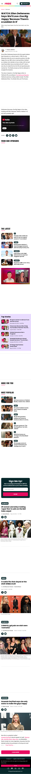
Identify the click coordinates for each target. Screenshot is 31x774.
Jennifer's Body (8, 739)
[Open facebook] (8, 768)
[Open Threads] (15, 768)
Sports (4, 578)
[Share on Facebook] (7, 135)
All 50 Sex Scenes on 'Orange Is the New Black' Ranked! (21, 436)
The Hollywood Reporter (22, 75)
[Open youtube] (23, 768)
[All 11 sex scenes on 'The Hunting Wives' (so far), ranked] (7, 426)
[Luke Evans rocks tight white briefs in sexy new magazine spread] (7, 254)
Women (8, 9)
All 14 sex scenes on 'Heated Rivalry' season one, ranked (22, 400)
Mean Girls (15, 739)
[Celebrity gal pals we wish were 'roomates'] (15, 645)
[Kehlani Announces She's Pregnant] (5, 334)
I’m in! (15, 494)
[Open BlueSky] (12, 768)
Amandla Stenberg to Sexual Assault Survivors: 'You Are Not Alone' (19, 340)
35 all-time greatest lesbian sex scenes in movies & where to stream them (21, 419)
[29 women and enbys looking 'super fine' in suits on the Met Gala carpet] (15, 529)
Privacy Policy (23, 761)
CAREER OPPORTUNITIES (19, 759)
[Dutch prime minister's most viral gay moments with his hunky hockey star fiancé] (7, 245)
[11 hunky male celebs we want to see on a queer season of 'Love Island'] (7, 236)
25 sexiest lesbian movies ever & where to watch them (21, 409)
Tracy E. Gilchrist (11, 49)
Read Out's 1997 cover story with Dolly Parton (22, 263)
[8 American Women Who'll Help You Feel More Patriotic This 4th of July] (5, 328)
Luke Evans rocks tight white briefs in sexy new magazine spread (21, 255)
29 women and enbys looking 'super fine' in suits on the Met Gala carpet (13, 509)
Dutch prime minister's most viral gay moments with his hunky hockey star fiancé (21, 247)
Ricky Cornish (6, 706)
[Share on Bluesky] (16, 135)
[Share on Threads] (13, 135)
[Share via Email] (10, 135)
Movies (15, 405)
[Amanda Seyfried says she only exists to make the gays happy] (15, 721)
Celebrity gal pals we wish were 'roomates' (14, 626)
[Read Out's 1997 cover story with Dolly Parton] (7, 262)
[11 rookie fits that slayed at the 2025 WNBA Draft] (15, 604)
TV (14, 233)
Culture (16, 242)
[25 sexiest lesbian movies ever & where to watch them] (7, 408)
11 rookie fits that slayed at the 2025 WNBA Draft (14, 583)
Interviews (5, 698)
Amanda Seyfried (5, 737)
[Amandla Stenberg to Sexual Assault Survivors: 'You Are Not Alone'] (5, 340)
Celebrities (16, 251)
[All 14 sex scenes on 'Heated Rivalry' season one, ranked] (7, 399)
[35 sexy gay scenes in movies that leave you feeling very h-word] (7, 443)
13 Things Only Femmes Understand (16, 345)
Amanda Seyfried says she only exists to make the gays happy (14, 702)
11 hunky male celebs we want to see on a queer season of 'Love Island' (21, 237)
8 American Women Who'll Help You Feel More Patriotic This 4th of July (20, 327)
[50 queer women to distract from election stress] (5, 321)
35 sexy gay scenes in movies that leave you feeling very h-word (20, 444)
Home (2, 9)
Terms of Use (3, 762)
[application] (15, 276)
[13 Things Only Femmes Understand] (5, 346)
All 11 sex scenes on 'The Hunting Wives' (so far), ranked (20, 427)
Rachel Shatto (6, 514)
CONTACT (9, 759)
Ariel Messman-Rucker (8, 586)
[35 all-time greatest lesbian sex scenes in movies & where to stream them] (7, 417)
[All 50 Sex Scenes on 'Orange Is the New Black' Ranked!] (7, 435)
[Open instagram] (19, 768)
